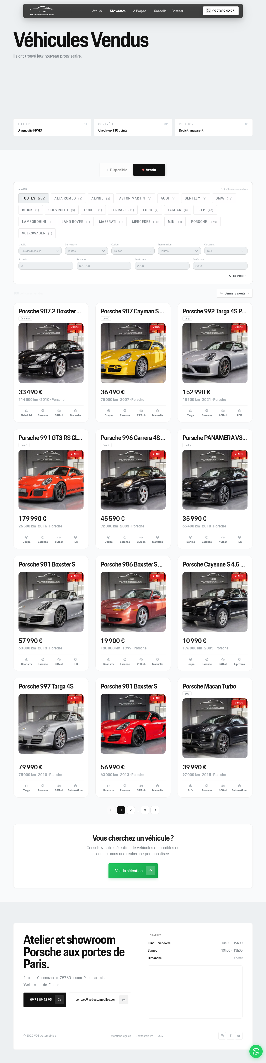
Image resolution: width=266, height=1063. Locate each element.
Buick (30, 209)
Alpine (100, 198)
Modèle (22, 244)
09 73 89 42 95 (41, 999)
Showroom (118, 10)
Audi (168, 198)
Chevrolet (61, 209)
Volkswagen (37, 233)
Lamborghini (37, 221)
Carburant (209, 244)
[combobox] (40, 251)
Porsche (204, 221)
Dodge (93, 209)
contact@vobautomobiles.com (96, 999)
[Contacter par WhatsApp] (256, 1051)
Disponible (118, 170)
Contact (177, 10)
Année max (198, 259)
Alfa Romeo (68, 198)
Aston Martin (135, 198)
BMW (224, 198)
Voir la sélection (129, 870)
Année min (140, 259)
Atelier (97, 10)
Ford (151, 209)
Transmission (164, 244)
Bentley (196, 198)
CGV (160, 1035)
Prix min (22, 259)
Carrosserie (71, 244)
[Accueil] (41, 10)
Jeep (205, 209)
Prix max (81, 259)
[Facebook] (230, 1036)
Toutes (33, 198)
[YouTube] (239, 1036)
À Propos (139, 10)
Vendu (151, 170)
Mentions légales (121, 1035)
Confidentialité (144, 1035)
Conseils (160, 10)
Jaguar (178, 209)
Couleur (115, 244)
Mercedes (145, 221)
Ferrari (122, 209)
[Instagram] (222, 1036)
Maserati (111, 221)
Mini (175, 221)
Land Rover (76, 221)
